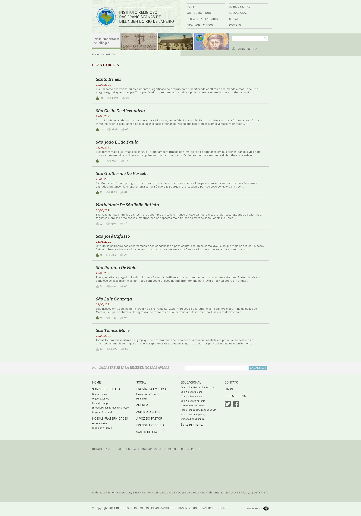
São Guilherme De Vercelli (122, 173)
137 (101, 97)
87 (100, 192)
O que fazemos (100, 398)
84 (101, 286)
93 (100, 223)
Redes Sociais (235, 396)
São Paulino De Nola (116, 267)
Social (233, 19)
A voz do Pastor (149, 419)
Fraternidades (100, 423)
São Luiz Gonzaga (114, 299)
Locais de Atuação (102, 428)
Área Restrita (247, 48)
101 (101, 160)
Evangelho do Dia (150, 425)
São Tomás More (113, 330)
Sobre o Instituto (199, 13)
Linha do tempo (100, 403)
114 (101, 129)
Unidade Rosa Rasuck (192, 419)
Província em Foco (200, 25)
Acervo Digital (239, 6)
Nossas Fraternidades (202, 19)
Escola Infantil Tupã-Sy (192, 414)
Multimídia (142, 398)
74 (100, 317)
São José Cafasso (113, 236)
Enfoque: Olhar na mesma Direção (110, 407)
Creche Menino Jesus (192, 405)
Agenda (142, 405)
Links (229, 389)
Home (190, 6)
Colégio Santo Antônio (192, 401)
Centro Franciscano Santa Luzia (197, 387)
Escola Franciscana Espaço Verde (198, 410)
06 (127, 97)
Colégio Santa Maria (191, 396)
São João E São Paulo (117, 142)
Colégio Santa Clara (191, 391)
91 (100, 254)
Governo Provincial (102, 412)
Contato (235, 25)
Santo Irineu (108, 79)
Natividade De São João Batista (127, 205)
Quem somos (99, 394)
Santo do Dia (146, 432)
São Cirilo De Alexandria (120, 110)
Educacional (238, 13)
